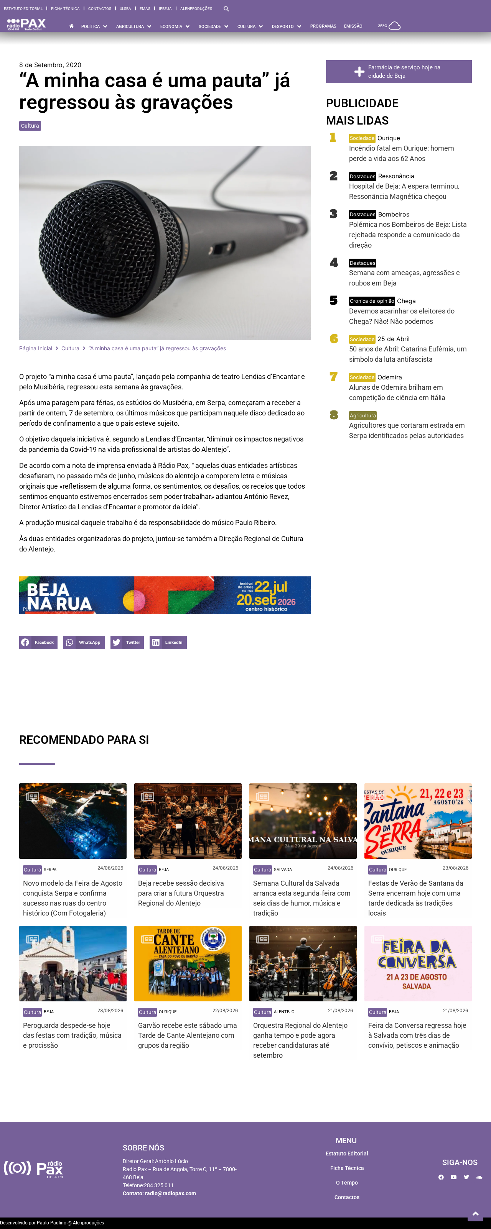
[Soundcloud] (479, 1177)
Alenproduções (196, 9)
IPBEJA (165, 9)
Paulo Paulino (51, 1223)
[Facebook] (441, 1177)
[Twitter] (466, 1177)
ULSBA (125, 9)
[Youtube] (453, 1177)
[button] (38, 642)
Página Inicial (35, 348)
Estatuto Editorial (23, 9)
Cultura (30, 126)
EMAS (145, 9)
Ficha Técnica (65, 9)
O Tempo (347, 1183)
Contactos (99, 9)
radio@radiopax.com (170, 1193)
